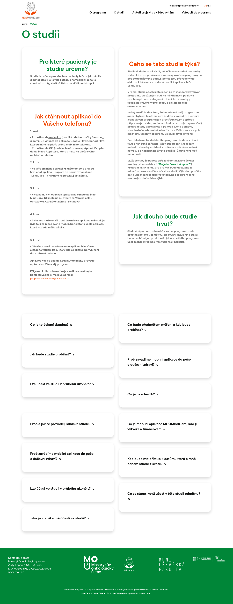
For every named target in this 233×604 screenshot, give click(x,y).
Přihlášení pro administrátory (184, 5)
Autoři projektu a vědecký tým (153, 12)
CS (205, 5)
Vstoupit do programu (196, 12)
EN (209, 5)
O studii (121, 12)
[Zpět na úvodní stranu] (43, 10)
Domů (25, 24)
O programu (98, 12)
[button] (68, 324)
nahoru (221, 588)
